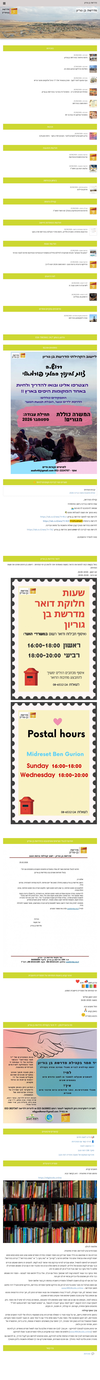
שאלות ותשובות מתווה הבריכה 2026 (82, 492)
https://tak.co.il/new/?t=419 (56, 521)
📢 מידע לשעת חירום (85, 1137)
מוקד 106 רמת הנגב (86, 1150)
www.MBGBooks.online (72, 1288)
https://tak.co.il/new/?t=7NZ (40, 529)
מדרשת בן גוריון (90, 2)
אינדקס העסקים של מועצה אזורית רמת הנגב (76, 1154)
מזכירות (89, 1353)
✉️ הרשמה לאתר (87, 1145)
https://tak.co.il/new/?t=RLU (53, 516)
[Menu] (4, 3)
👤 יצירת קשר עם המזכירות (83, 1141)
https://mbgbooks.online (50, 1177)
